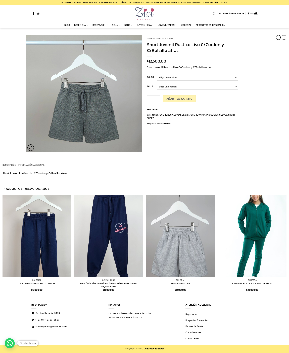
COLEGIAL (186, 25)
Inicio (67, 25)
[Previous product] (284, 37)
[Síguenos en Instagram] (38, 13)
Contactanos (192, 338)
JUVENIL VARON (166, 25)
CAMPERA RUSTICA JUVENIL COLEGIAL (252, 283)
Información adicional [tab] (31, 165)
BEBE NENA (80, 25)
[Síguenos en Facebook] (33, 13)
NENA (115, 25)
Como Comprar (193, 332)
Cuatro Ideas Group (154, 348)
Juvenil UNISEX (164, 123)
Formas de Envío (194, 326)
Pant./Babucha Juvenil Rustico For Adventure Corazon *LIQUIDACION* (108, 285)
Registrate (191, 314)
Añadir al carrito (179, 99)
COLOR (150, 77)
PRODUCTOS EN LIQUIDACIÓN (210, 25)
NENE (127, 25)
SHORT (171, 38)
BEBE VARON (99, 25)
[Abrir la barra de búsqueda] (214, 13)
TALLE (150, 86)
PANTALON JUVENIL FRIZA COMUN (37, 283)
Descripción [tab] (9, 165)
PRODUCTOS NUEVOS (216, 114)
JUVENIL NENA (144, 25)
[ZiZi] (144, 13)
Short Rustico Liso (180, 283)
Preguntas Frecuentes (197, 320)
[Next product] (278, 37)
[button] (253, 13)
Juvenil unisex (181, 114)
